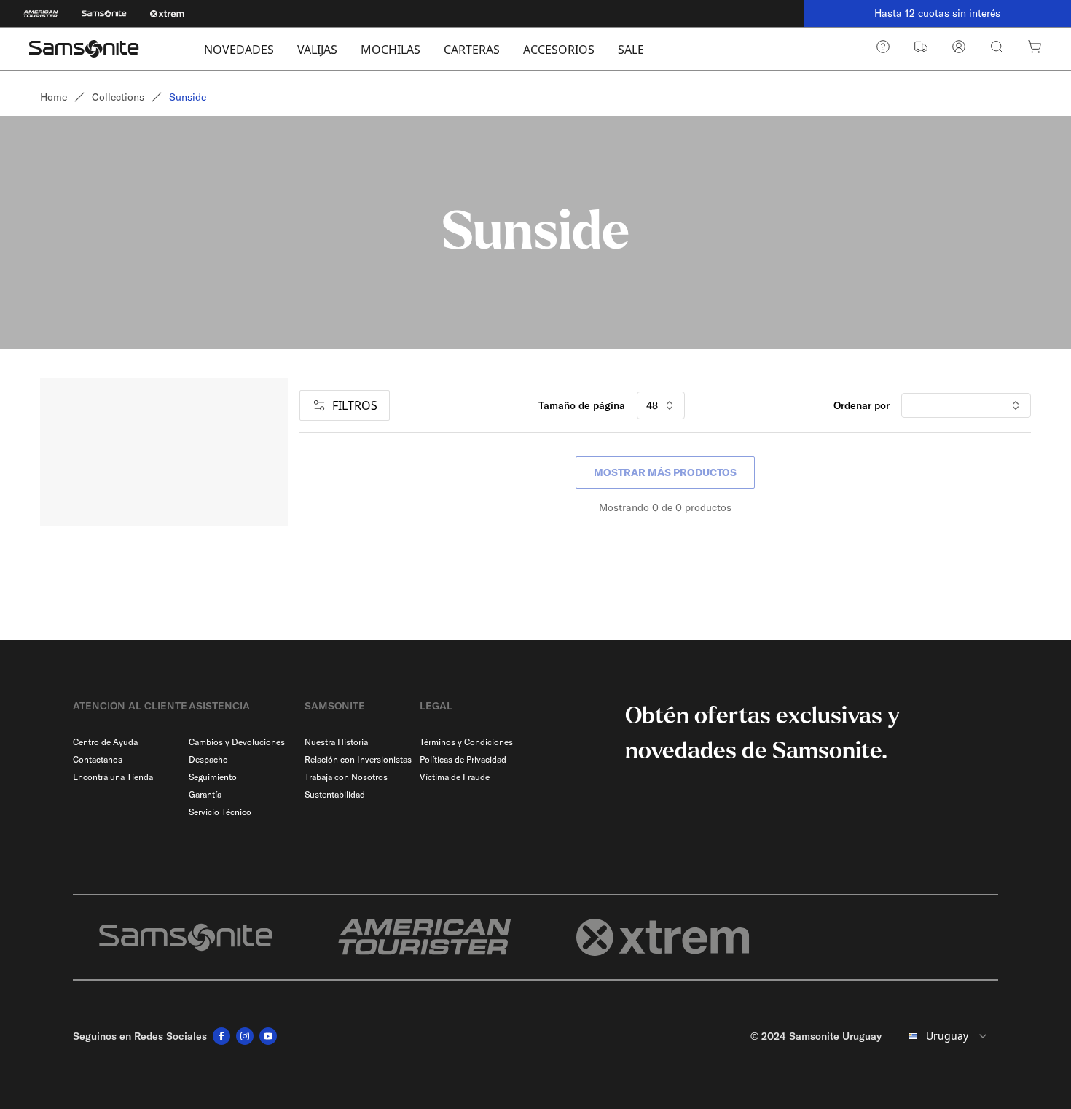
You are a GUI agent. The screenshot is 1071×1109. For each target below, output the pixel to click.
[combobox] (945, 1036)
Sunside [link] (187, 97)
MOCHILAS (390, 50)
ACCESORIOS (559, 50)
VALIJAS (317, 50)
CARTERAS (472, 50)
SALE (631, 50)
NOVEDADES (239, 50)
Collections (118, 97)
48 (652, 405)
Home (53, 97)
